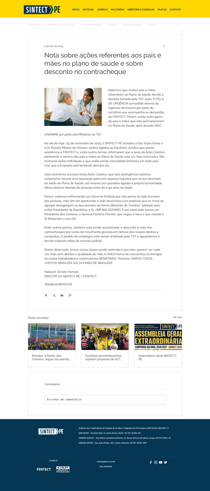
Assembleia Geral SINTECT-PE (157, 357)
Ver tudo (177, 317)
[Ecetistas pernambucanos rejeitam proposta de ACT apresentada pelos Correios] (105, 336)
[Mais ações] (164, 46)
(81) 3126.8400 (106, 466)
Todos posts (34, 24)
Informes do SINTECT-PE (60, 24)
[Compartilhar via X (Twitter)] (53, 295)
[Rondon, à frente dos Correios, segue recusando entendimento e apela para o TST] (51, 336)
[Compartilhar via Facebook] (45, 295)
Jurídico (112, 24)
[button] (177, 24)
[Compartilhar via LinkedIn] (61, 295)
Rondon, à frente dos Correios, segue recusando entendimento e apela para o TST (51, 357)
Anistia (151, 24)
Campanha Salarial (91, 24)
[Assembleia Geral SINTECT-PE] (158, 336)
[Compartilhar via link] (70, 295)
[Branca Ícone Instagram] (156, 462)
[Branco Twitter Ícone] (165, 462)
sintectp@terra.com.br (106, 461)
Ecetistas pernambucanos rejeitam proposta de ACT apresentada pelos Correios (104, 357)
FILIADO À (53, 460)
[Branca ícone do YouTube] (160, 462)
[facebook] (151, 462)
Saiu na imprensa (132, 24)
